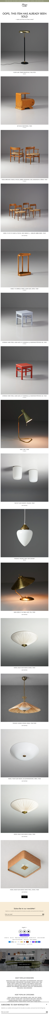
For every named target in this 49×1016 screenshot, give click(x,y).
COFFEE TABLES (30, 1001)
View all (24, 896)
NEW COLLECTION (16, 997)
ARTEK (29, 997)
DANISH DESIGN (22, 1001)
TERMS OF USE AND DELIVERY (17, 939)
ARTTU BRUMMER (15, 986)
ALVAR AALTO (9, 980)
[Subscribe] (47, 1012)
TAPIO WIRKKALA (30, 983)
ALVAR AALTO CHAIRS (27, 1000)
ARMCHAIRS (39, 998)
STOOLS (20, 1000)
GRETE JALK (30, 986)
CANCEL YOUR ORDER (41, 937)
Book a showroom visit (24, 964)
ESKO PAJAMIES (27, 982)
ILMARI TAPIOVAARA (11, 982)
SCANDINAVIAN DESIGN (13, 1001)
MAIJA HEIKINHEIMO (28, 988)
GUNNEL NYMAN (35, 982)
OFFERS (9, 997)
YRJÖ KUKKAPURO (19, 982)
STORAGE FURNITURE (13, 1000)
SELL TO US (12, 937)
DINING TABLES (37, 1001)
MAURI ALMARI (23, 980)
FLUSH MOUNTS (26, 998)
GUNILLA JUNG (38, 983)
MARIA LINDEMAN (18, 985)
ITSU (36, 997)
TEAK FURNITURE (23, 997)
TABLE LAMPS (33, 998)
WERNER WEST (10, 985)
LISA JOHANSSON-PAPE (31, 980)
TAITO (33, 997)
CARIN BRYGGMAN (38, 986)
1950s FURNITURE (36, 1000)
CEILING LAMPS (19, 998)
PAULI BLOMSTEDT (34, 985)
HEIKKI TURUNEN (26, 985)
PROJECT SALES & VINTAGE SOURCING (21, 937)
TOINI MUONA (20, 988)
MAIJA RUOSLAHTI (23, 986)
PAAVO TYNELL (16, 980)
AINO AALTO (39, 980)
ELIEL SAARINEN (23, 983)
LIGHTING (13, 998)
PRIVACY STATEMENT (33, 939)
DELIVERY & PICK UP (32, 937)
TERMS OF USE (26, 939)
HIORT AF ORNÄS (15, 983)
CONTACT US (6, 937)
